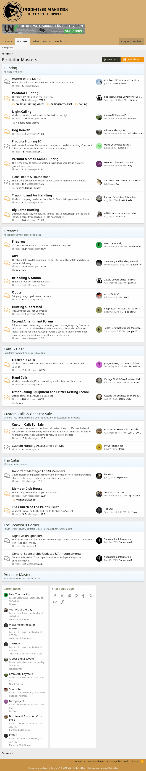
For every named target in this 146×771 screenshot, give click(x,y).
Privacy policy (114, 761)
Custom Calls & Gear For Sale (28, 413)
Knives (19, 403)
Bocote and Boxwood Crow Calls (121, 429)
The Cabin (12, 460)
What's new (40, 41)
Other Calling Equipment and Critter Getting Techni (50, 392)
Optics (17, 292)
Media (58, 41)
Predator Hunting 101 (27, 141)
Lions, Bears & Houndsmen (31, 177)
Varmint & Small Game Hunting (35, 159)
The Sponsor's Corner (21, 525)
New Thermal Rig (113, 243)
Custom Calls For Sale (28, 424)
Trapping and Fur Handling (32, 195)
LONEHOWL (134, 432)
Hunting (10, 67)
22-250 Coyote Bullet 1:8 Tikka (119, 279)
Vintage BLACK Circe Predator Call (122, 379)
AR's (15, 256)
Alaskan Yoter (132, 382)
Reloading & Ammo (26, 278)
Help (126, 761)
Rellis (121, 448)
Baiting (83, 104)
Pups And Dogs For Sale (28, 187)
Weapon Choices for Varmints (119, 162)
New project (16, 701)
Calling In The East (61, 104)
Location (108, 474)
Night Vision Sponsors (27, 536)
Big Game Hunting (25, 210)
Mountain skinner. (113, 445)
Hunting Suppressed (27, 307)
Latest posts (12, 589)
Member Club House (27, 489)
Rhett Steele (125, 200)
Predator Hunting (25, 93)
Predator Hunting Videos (30, 104)
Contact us (79, 761)
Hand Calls (20, 377)
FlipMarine (122, 477)
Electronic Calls (23, 360)
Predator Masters (18, 574)
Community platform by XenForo (56, 768)
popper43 (130, 311)
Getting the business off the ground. (123, 395)
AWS (126, 297)
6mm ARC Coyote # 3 (115, 115)
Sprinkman (134, 495)
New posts (7, 47)
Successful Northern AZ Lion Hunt (122, 180)
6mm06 (132, 118)
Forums (22, 41)
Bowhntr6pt (137, 264)
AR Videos (21, 270)
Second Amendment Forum (32, 321)
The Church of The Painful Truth (35, 507)
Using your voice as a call (117, 144)
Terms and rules (96, 761)
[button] (49, 41)
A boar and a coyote (114, 130)
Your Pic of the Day (114, 492)
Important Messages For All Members (38, 471)
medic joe (123, 147)
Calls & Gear (14, 349)
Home (8, 41)
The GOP (108, 508)
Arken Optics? (111, 294)
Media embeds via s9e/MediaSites (102, 768)
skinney (133, 100)
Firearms (11, 230)
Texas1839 (134, 366)
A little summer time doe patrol (120, 213)
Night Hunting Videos (27, 122)
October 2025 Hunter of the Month (122, 80)
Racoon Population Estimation (120, 197)
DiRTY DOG (125, 398)
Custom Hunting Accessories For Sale (38, 446)
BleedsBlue (134, 246)
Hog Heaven (21, 130)
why (130, 165)
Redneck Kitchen (26, 499)
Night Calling (22, 112)
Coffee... (14, 735)
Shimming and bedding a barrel (121, 261)
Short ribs (15, 689)
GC (117, 183)
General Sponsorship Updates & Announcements (46, 553)
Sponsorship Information (117, 539)
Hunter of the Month (26, 79)
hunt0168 (121, 83)
